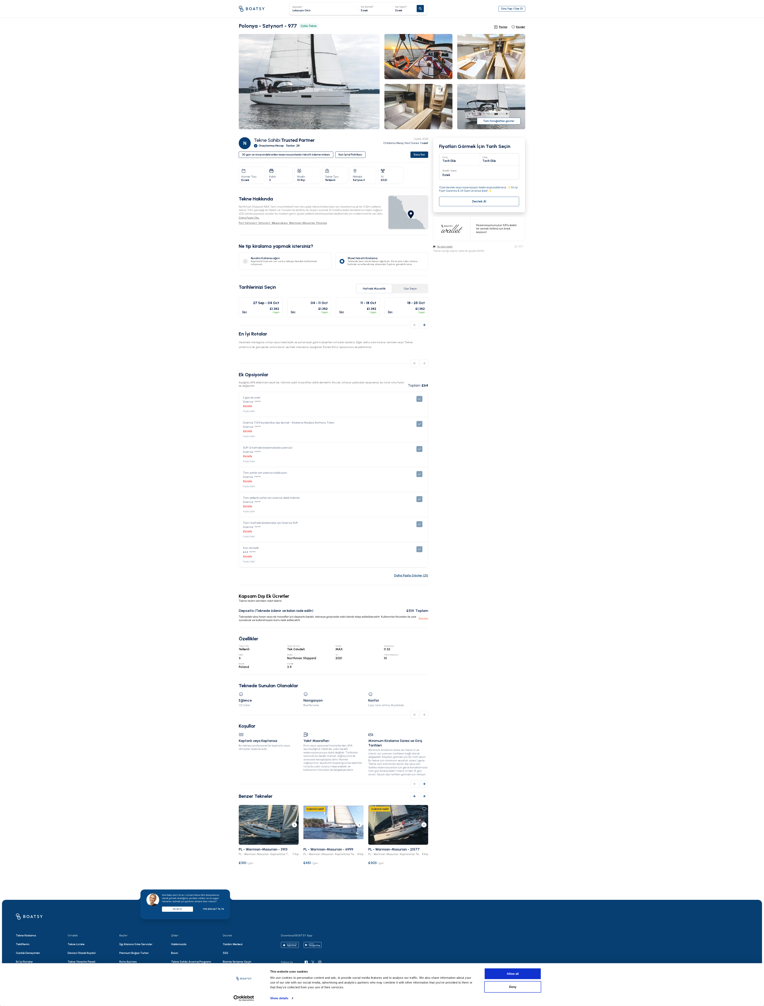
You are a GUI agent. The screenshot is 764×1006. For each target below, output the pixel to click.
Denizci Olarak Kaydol (82, 953)
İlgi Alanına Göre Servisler (135, 944)
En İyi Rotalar (24, 961)
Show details (279, 998)
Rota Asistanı (128, 961)
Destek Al (177, 909)
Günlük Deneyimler (28, 953)
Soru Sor (419, 154)
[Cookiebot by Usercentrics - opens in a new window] (243, 998)
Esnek (401, 8)
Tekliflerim (22, 944)
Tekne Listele (76, 944)
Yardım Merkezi (233, 944)
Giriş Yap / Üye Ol (512, 8)
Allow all (513, 973)
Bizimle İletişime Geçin (237, 961)
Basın (174, 953)
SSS (225, 953)
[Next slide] (294, 824)
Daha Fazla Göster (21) (411, 575)
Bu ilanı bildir (445, 246)
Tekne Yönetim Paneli (81, 961)
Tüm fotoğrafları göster (498, 121)
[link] (408, 212)
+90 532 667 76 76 (213, 909)
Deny (512, 986)
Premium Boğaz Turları (134, 953)
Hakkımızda (178, 944)
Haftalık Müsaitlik (374, 288)
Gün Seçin (410, 288)
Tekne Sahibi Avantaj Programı (191, 961)
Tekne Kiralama (26, 935)
